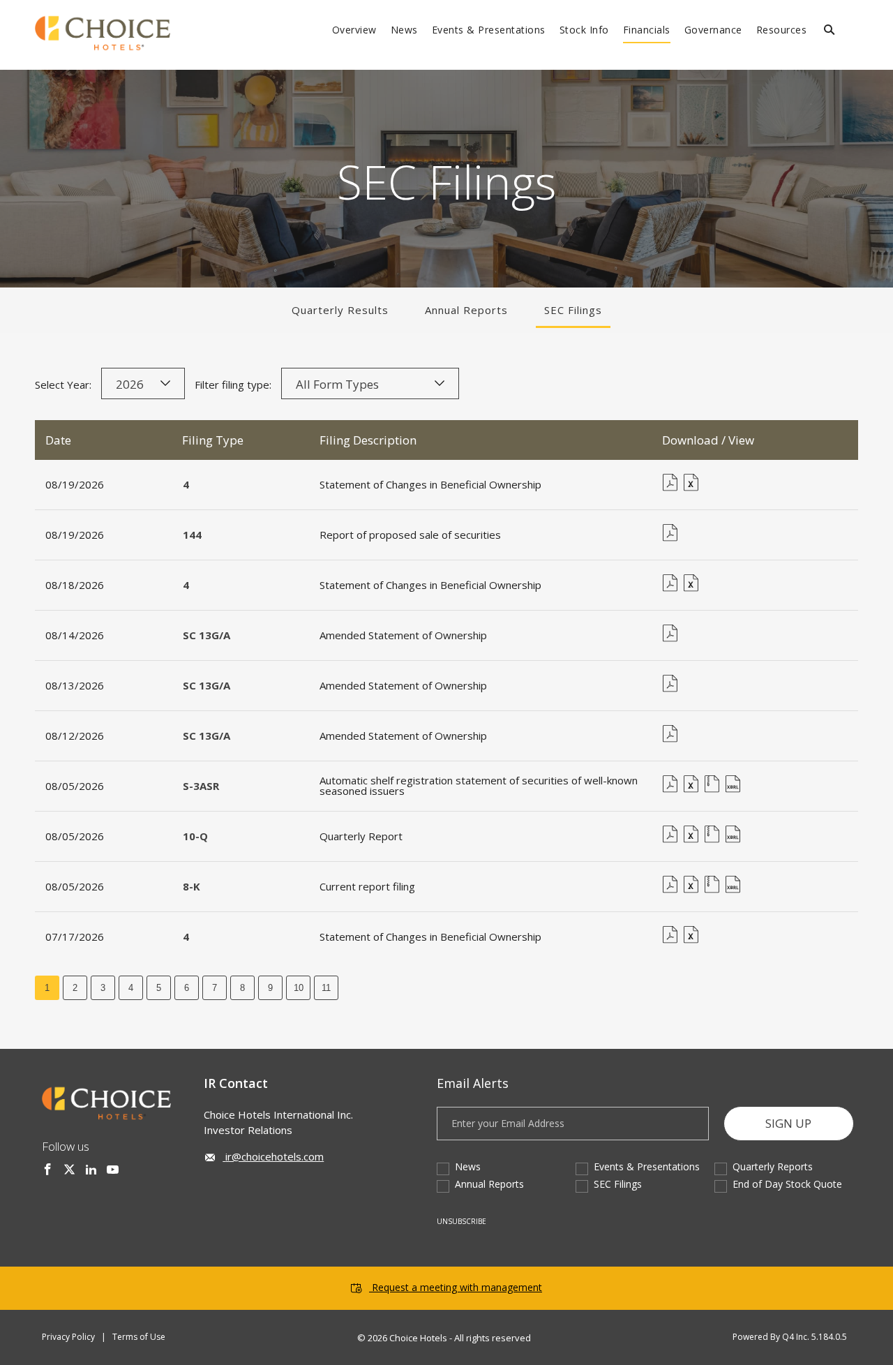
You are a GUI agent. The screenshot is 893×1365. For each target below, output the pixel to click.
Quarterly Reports (773, 1166)
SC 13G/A (206, 635)
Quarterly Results (340, 310)
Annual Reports (466, 310)
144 (192, 535)
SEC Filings (573, 310)
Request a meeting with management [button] (457, 1287)
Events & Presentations (647, 1166)
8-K (191, 886)
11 (326, 988)
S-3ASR (201, 786)
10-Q (195, 836)
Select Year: (63, 384)
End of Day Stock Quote (787, 1184)
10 (298, 988)
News (468, 1166)
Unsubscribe (461, 1221)
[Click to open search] (829, 30)
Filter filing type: (233, 384)
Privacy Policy (68, 1337)
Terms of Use (138, 1337)
